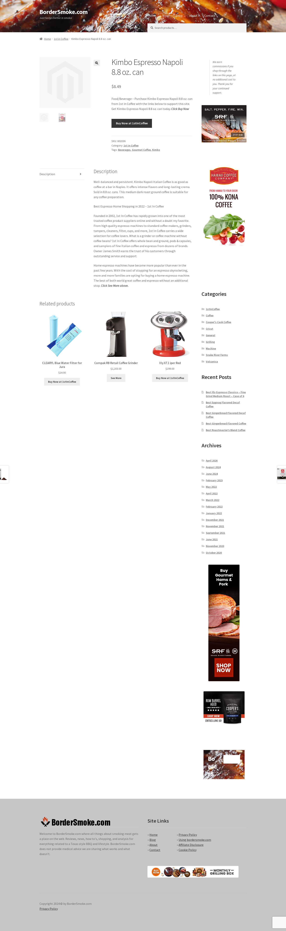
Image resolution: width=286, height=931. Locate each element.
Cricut (209, 328)
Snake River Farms (217, 355)
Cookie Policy (188, 850)
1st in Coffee (61, 39)
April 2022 (212, 493)
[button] (97, 63)
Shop (179, 15)
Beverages (124, 150)
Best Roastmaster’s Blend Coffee (225, 430)
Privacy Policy (188, 835)
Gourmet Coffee (141, 150)
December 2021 (215, 520)
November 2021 (215, 526)
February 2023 (214, 480)
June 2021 (212, 539)
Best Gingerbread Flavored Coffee (226, 423)
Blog (165, 15)
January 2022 (214, 513)
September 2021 (215, 533)
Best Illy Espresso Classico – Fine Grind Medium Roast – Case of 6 (226, 394)
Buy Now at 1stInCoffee (132, 123)
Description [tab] (47, 174)
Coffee (209, 315)
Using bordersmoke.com (195, 840)
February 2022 (214, 506)
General (210, 335)
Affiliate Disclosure (191, 845)
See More (116, 378)
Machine (211, 348)
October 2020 (214, 552)
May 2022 (211, 487)
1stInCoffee (213, 309)
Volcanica (212, 361)
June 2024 (212, 474)
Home (151, 15)
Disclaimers (129, 27)
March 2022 (212, 500)
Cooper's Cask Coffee (218, 322)
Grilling (210, 342)
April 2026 (212, 460)
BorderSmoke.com (63, 12)
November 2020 (215, 546)
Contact (209, 15)
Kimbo (156, 150)
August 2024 (213, 467)
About (193, 15)
